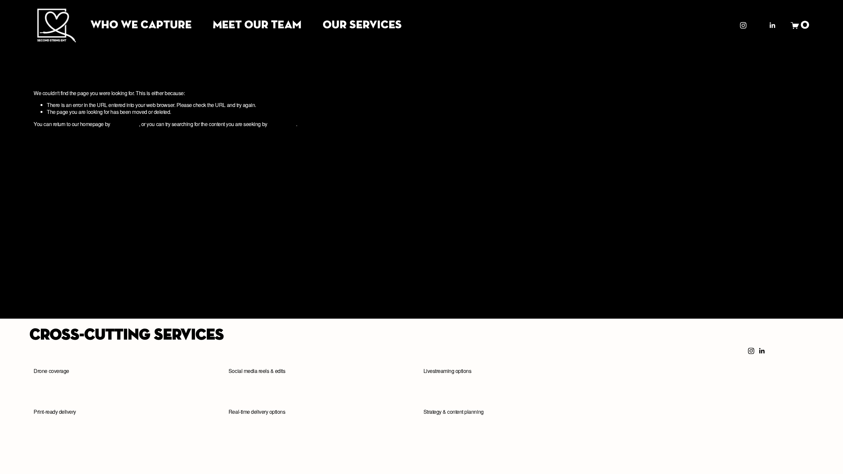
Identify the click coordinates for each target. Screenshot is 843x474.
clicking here (125, 124)
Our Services (362, 25)
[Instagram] (743, 25)
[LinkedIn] (772, 25)
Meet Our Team (257, 25)
